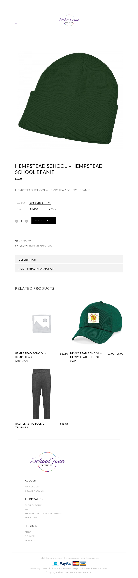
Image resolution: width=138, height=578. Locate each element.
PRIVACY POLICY (34, 505)
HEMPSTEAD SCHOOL (40, 246)
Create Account (35, 490)
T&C (27, 509)
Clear (54, 209)
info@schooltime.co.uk (82, 568)
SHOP (28, 532)
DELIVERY (30, 536)
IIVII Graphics (86, 572)
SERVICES (30, 540)
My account (33, 486)
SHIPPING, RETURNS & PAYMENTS (43, 513)
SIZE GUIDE (31, 517)
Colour (21, 202)
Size (19, 209)
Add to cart (43, 220)
